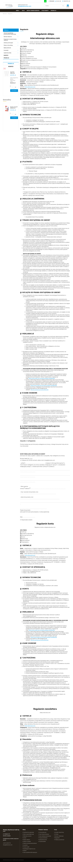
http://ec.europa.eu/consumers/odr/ (39, 389)
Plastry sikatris (26, 839)
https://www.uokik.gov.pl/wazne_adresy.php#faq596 (44, 385)
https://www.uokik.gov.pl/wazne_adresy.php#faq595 (42, 378)
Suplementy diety (7, 52)
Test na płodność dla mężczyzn (30, 852)
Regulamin (57, 837)
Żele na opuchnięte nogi (28, 834)
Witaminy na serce (27, 836)
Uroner (24, 837)
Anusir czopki (26, 846)
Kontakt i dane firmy (59, 832)
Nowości (6, 55)
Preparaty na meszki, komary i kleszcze (10, 40)
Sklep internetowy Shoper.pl (64, 859)
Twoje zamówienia (43, 837)
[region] (36, 21)
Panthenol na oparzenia (28, 832)
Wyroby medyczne (8, 36)
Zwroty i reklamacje (59, 836)
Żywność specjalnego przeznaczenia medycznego (10, 33)
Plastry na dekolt (27, 841)
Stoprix (24, 850)
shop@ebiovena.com (24, 6)
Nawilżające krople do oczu (29, 848)
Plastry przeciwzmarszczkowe (30, 843)
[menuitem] (18, 10)
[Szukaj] (63, 5)
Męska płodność (7, 47)
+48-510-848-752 (7, 843)
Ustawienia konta (43, 839)
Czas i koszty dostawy (44, 834)
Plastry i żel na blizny (8, 45)
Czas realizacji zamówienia (45, 836)
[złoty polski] (45, 1)
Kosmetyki (6, 50)
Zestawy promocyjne (8, 42)
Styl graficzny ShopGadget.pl (52, 859)
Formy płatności (42, 832)
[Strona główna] (9, 5)
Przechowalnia (42, 841)
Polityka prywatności (59, 839)
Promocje (6, 57)
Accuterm (25, 845)
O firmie (56, 834)
